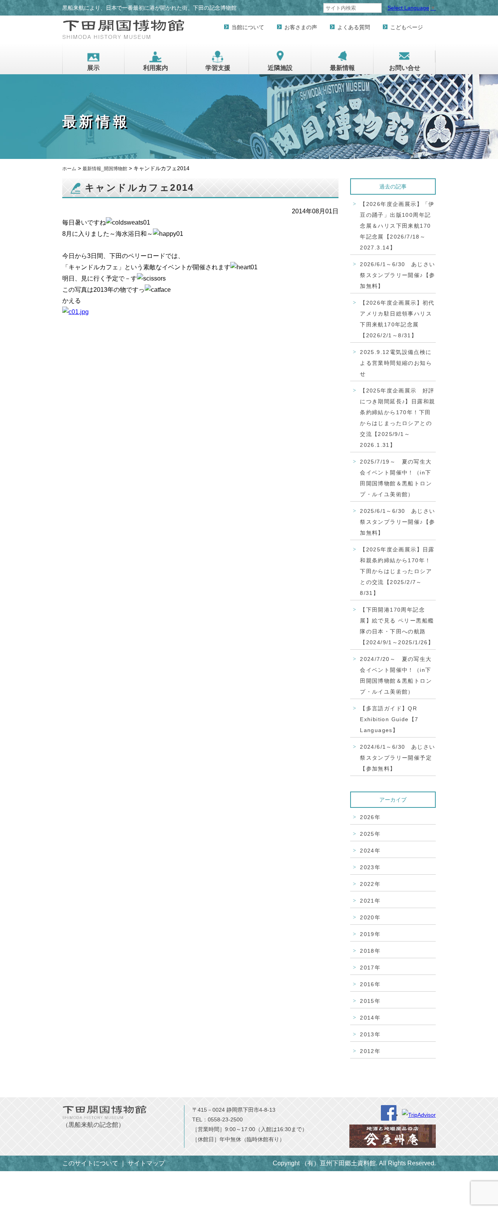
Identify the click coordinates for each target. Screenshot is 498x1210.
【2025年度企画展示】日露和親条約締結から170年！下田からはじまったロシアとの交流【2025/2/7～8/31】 (397, 571)
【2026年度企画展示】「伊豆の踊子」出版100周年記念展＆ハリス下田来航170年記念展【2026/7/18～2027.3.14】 (397, 226)
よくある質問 (353, 27)
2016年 (370, 984)
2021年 (370, 901)
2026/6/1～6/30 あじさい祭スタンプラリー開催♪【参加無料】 (397, 275)
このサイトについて (90, 1163)
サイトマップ (146, 1163)
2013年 (370, 1034)
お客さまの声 (300, 27)
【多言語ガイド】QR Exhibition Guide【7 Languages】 (389, 719)
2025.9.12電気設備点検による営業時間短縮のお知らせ (396, 363)
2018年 (370, 951)
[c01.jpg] (75, 319)
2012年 (370, 1051)
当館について (247, 27)
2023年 (370, 867)
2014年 (370, 1018)
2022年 (370, 884)
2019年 (370, 934)
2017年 (370, 967)
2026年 (370, 817)
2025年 (370, 834)
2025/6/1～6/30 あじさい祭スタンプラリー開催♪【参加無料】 (397, 522)
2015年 (370, 1001)
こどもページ (406, 27)
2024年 (370, 850)
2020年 (370, 917)
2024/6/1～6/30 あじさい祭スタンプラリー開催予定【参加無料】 (397, 758)
